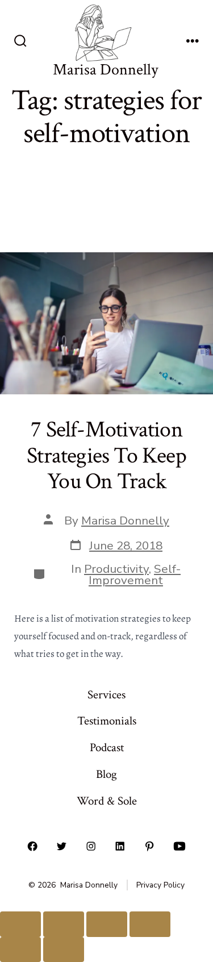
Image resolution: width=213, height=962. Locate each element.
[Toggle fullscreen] (63, 924)
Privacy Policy (160, 885)
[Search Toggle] (20, 42)
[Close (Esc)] (150, 924)
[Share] (106, 924)
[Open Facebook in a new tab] (32, 846)
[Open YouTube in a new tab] (179, 846)
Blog (106, 774)
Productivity (116, 569)
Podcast (107, 747)
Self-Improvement (135, 575)
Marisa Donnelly (125, 520)
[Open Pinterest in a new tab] (149, 846)
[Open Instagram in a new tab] (91, 846)
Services (106, 694)
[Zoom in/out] (20, 924)
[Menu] (192, 42)
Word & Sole (107, 801)
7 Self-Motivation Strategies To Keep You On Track (106, 455)
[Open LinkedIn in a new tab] (120, 846)
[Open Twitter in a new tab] (62, 846)
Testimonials (106, 720)
